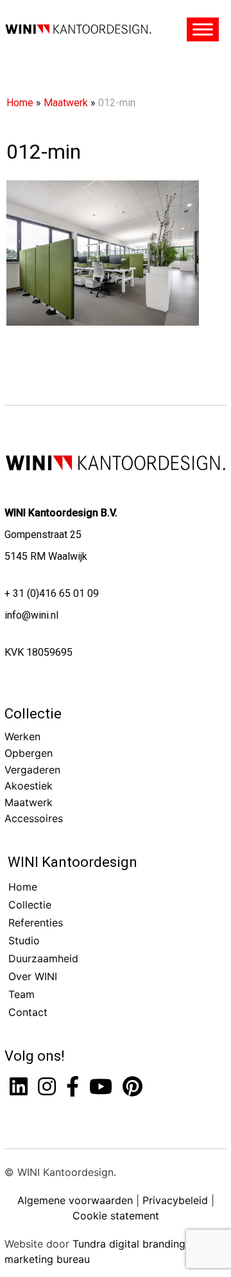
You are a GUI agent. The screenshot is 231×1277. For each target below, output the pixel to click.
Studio (24, 940)
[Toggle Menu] (203, 30)
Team (21, 994)
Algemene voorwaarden (75, 1200)
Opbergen (28, 753)
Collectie (33, 714)
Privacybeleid (175, 1200)
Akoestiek (28, 785)
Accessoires (33, 818)
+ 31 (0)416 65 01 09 (51, 593)
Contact (27, 1012)
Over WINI (32, 976)
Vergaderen (32, 769)
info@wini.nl (31, 615)
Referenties (35, 922)
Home (19, 103)
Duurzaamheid (43, 958)
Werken (22, 736)
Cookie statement (116, 1215)
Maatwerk (66, 103)
